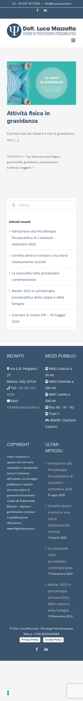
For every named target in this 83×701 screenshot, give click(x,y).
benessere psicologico (46, 156)
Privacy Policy (30, 639)
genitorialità (14, 162)
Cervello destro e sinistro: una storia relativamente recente (59, 519)
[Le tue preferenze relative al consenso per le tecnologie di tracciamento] (8, 693)
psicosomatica (48, 162)
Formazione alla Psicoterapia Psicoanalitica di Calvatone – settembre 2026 (34, 237)
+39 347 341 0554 (28, 4)
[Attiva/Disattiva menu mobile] (73, 40)
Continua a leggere (19, 168)
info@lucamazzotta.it (57, 4)
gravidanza (31, 162)
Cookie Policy (53, 639)
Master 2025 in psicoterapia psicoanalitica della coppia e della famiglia (38, 297)
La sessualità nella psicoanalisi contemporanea (60, 558)
